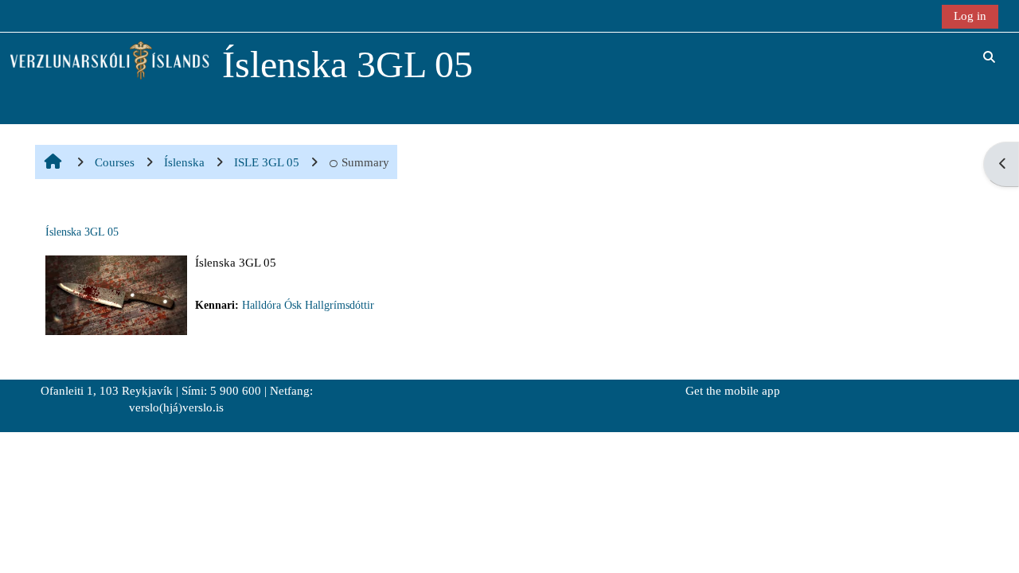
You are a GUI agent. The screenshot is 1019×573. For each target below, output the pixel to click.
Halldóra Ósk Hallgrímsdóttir (308, 305)
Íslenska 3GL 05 (82, 232)
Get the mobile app (732, 390)
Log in (970, 15)
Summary (365, 162)
